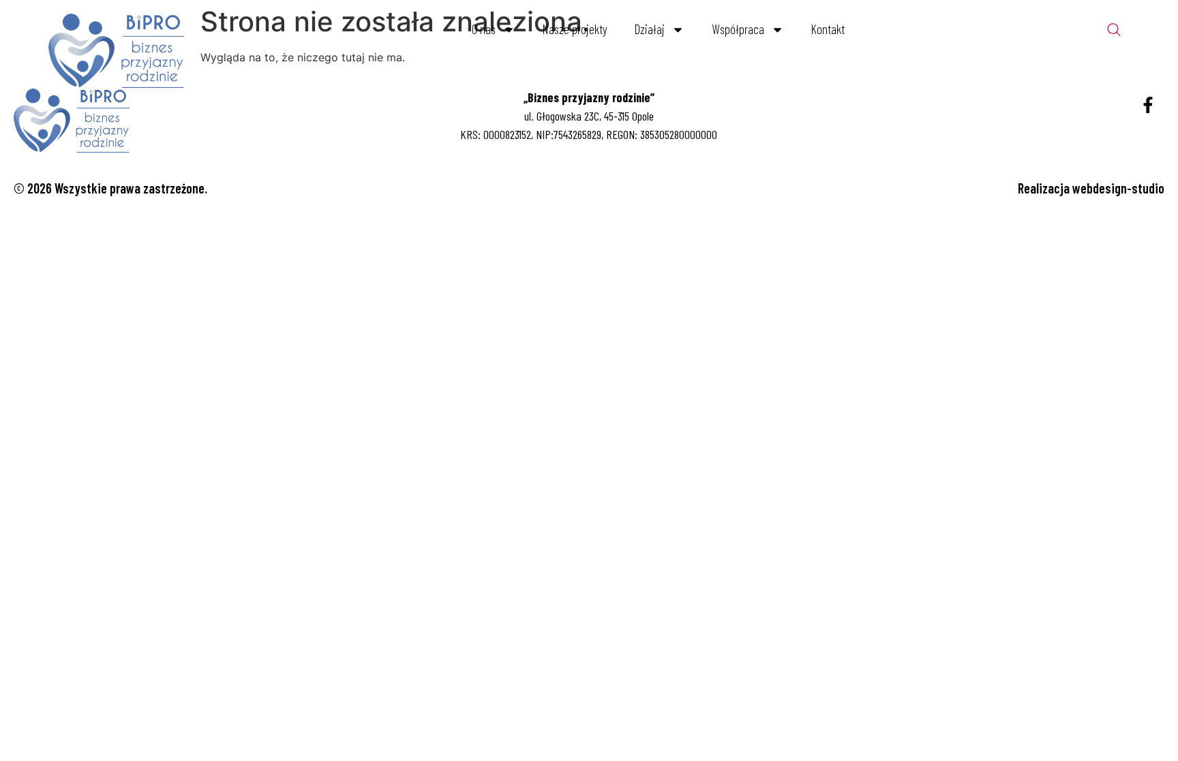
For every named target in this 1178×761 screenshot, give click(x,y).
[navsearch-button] (1114, 30)
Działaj (650, 29)
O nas (484, 29)
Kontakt (828, 29)
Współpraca (738, 29)
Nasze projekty (575, 29)
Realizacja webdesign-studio (1091, 188)
